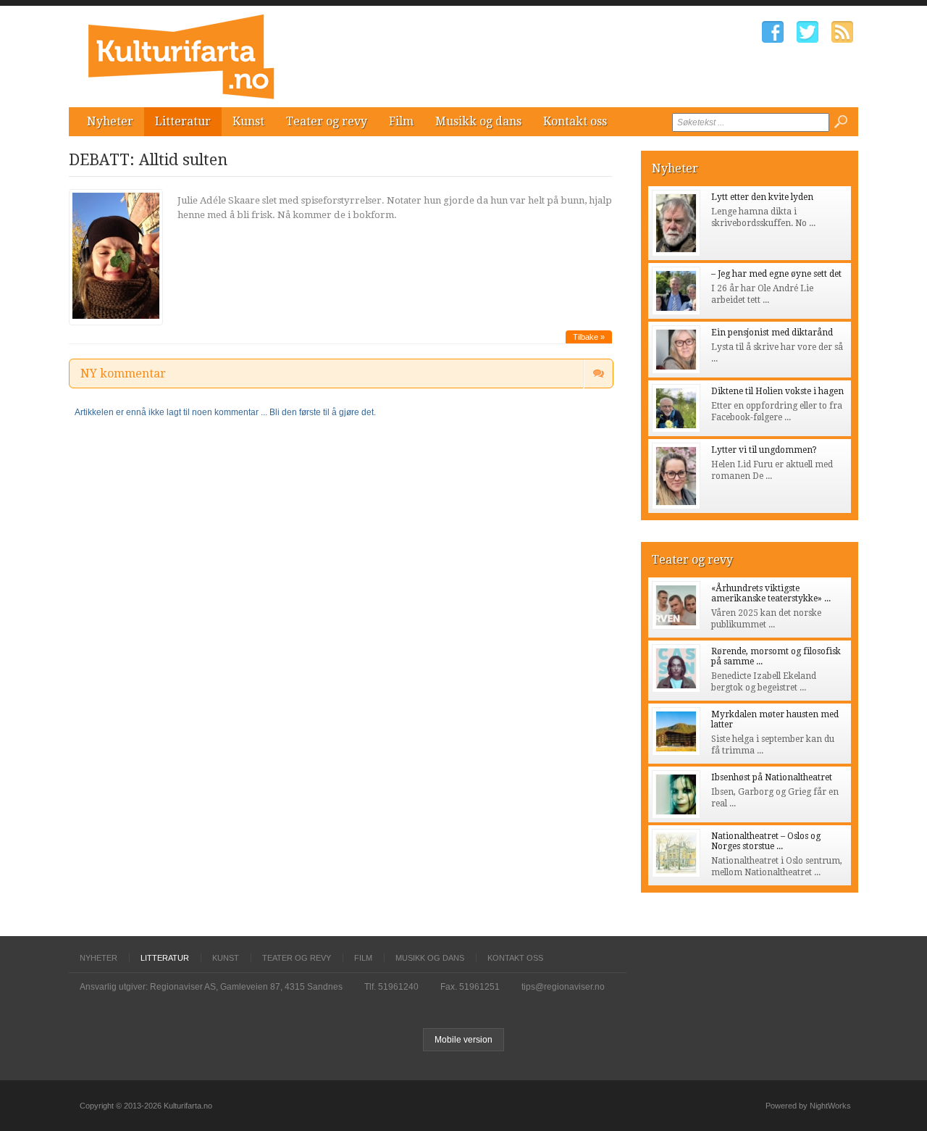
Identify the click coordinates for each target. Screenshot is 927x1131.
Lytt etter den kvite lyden (762, 197)
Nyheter (110, 121)
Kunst (248, 121)
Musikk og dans (478, 121)
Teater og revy (326, 121)
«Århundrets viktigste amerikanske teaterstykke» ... (771, 593)
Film (401, 121)
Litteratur (183, 121)
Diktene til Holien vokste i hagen (777, 391)
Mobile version (463, 1040)
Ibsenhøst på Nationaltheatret (771, 777)
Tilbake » (589, 337)
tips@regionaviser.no (563, 987)
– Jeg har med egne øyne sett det (776, 274)
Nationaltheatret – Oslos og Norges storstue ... (766, 841)
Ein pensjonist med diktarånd (772, 332)
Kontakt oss (575, 121)
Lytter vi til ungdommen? (764, 450)
